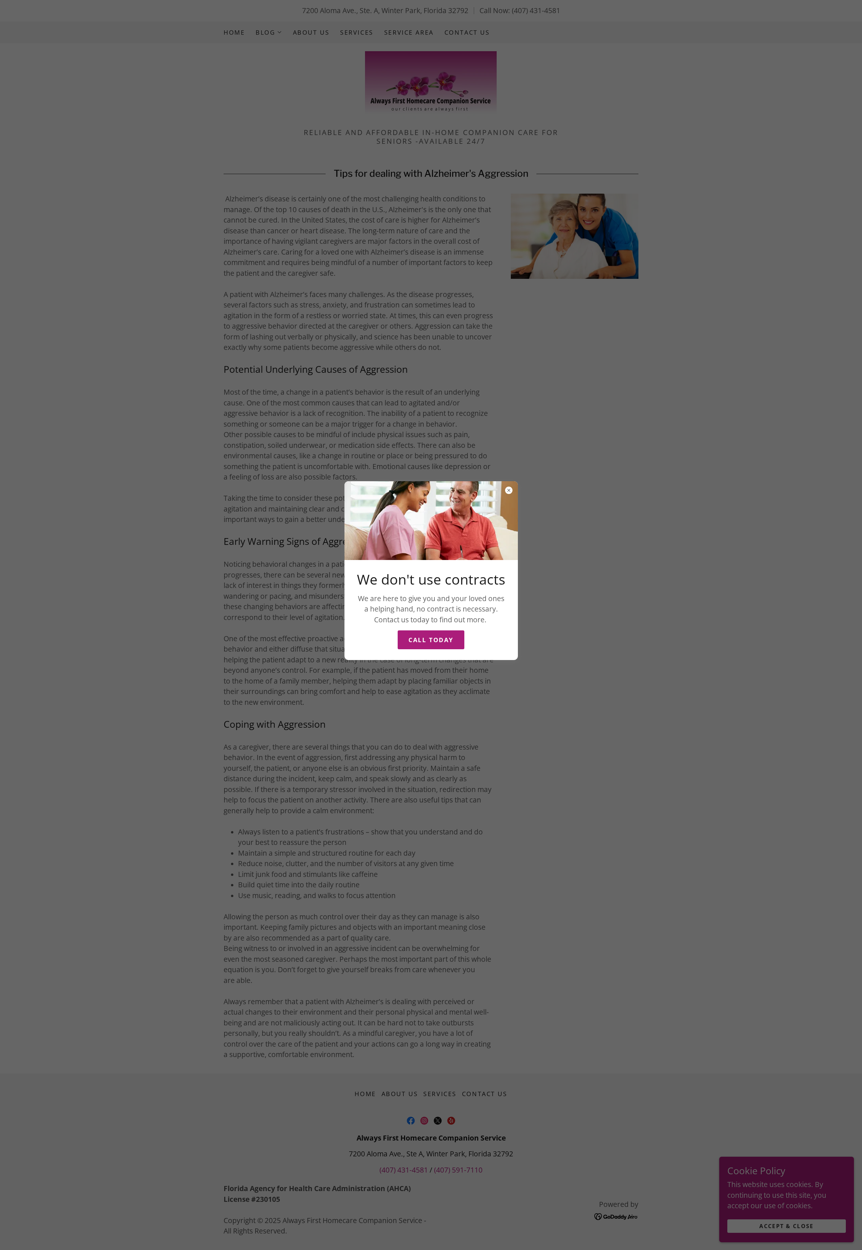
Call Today (431, 640)
